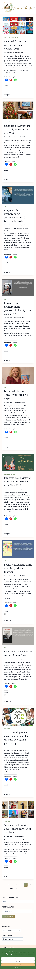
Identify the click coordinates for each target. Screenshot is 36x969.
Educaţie (7, 728)
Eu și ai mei (7, 821)
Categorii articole (9, 948)
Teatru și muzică (9, 474)
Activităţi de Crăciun (11, 122)
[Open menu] (34, 7)
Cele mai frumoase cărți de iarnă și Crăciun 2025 (15, 45)
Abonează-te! (8, 916)
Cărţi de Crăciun (14, 37)
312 (11, 888)
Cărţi (6, 37)
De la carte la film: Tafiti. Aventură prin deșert (16, 394)
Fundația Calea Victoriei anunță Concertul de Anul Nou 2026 (17, 481)
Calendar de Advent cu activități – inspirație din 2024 (17, 129)
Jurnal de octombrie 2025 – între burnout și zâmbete (17, 828)
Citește (7, 95)
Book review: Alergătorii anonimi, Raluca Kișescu (18, 568)
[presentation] (18, 26)
